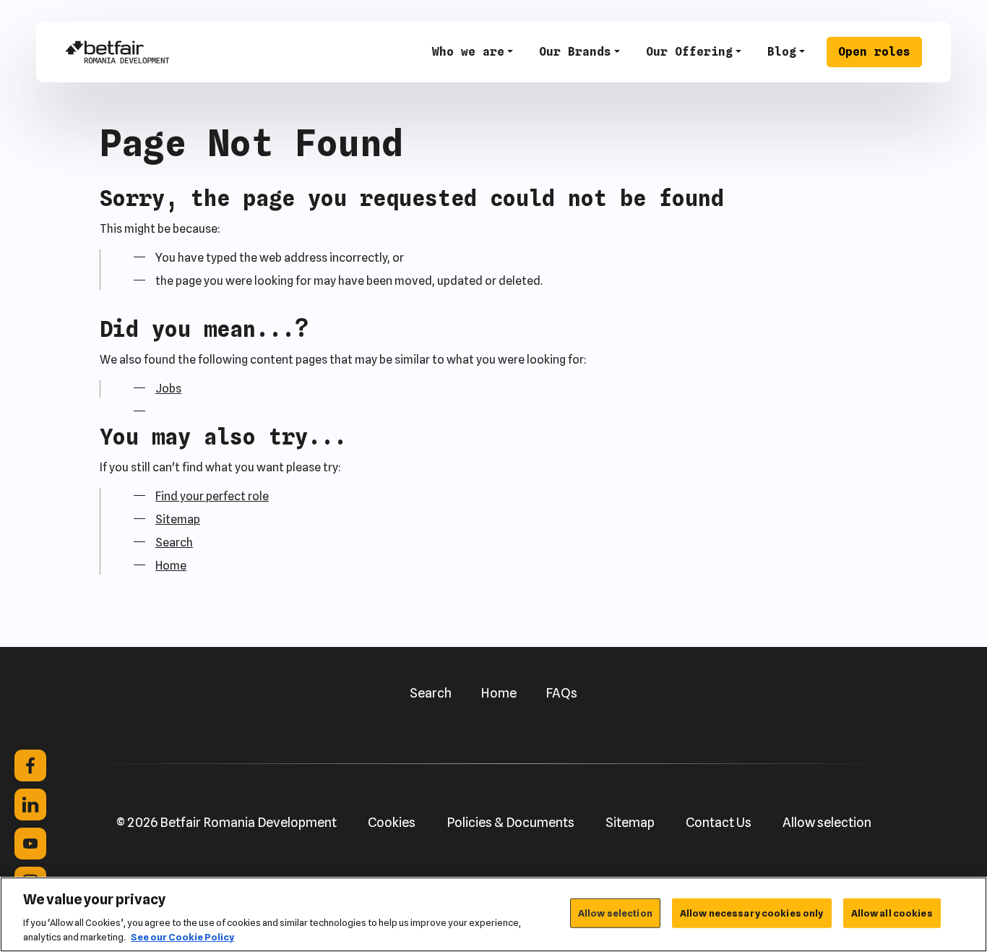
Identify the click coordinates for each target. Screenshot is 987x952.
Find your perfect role (212, 496)
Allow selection (827, 822)
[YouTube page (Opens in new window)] (30, 843)
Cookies (391, 822)
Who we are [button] (468, 52)
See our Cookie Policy (182, 937)
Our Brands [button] (575, 52)
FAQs (561, 692)
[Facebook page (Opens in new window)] (30, 765)
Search (174, 542)
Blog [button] (781, 52)
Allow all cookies (892, 913)
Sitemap (177, 519)
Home (170, 566)
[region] (493, 914)
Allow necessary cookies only (752, 913)
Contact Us (718, 822)
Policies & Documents (510, 822)
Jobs (168, 388)
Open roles (874, 52)
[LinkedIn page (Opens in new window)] (30, 804)
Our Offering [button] (689, 52)
